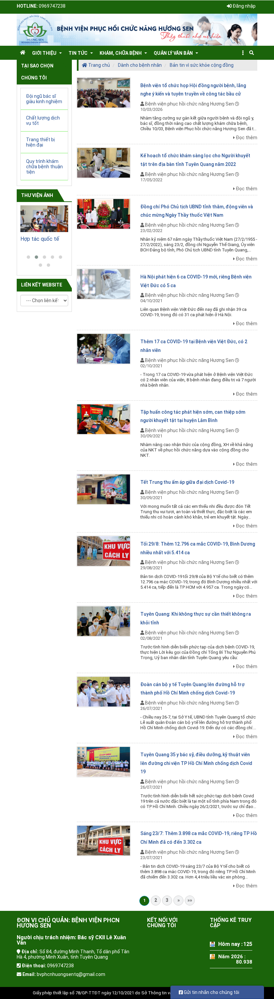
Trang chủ (98, 65)
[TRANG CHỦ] (23, 52)
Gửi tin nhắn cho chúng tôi (211, 992)
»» (189, 900)
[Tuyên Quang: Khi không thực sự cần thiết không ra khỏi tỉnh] (103, 620)
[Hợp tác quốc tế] (44, 218)
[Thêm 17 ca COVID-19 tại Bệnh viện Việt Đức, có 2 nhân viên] (103, 348)
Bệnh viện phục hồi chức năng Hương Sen (189, 104)
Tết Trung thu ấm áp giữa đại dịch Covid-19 (187, 482)
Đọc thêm (246, 137)
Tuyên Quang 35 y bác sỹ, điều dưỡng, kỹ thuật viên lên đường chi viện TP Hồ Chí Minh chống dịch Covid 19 (196, 763)
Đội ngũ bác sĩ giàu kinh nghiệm (44, 98)
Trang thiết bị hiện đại (40, 142)
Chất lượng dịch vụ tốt (43, 120)
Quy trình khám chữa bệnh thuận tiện (44, 167)
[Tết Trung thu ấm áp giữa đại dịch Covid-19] (103, 488)
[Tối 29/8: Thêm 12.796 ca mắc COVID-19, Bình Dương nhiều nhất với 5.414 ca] (103, 550)
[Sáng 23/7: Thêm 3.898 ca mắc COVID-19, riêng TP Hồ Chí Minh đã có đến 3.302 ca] (103, 840)
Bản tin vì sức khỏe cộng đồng (202, 65)
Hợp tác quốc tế (39, 239)
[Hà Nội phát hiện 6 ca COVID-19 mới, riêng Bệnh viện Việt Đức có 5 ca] (103, 283)
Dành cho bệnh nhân (140, 65)
